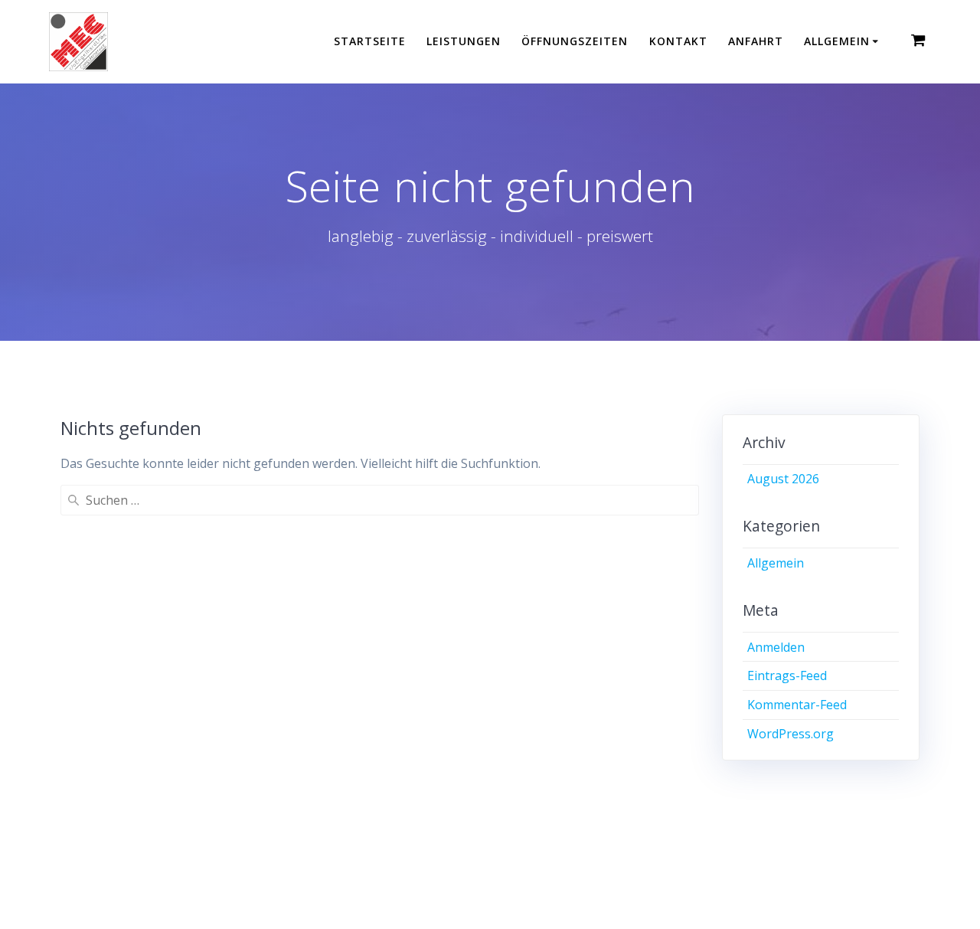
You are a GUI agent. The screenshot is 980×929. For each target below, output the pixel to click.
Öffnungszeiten (574, 41)
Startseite (370, 41)
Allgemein (837, 41)
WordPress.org (790, 733)
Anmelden (776, 647)
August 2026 (783, 478)
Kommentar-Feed (797, 704)
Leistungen (463, 41)
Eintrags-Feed (787, 675)
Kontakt (678, 41)
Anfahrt (755, 41)
